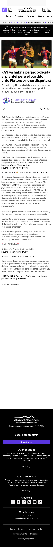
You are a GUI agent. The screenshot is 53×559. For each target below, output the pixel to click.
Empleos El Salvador (36, 22)
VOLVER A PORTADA (10, 284)
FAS (17, 117)
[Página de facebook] (13, 503)
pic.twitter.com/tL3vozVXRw (14, 168)
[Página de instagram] (24, 503)
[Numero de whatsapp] (29, 503)
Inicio (8, 16)
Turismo (30, 16)
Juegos (22, 22)
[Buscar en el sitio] (10, 10)
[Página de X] (18, 503)
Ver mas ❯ (26, 466)
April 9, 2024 (42, 172)
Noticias (19, 16)
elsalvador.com (42, 30)
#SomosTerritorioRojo (19, 165)
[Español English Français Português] (49, 10)
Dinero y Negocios (26, 538)
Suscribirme (26, 442)
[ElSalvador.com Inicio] (27, 9)
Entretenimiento (20, 534)
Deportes (34, 534)
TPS (15, 22)
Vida (40, 529)
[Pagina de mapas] (44, 10)
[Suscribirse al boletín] (4, 10)
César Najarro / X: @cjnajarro (26, 100)
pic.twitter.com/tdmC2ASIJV (14, 252)
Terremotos (6, 22)
